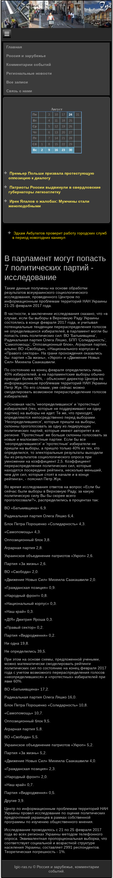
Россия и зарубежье (26, 56)
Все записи (17, 82)
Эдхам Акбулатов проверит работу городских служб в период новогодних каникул (59, 235)
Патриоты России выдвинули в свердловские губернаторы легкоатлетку (55, 189)
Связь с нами (19, 91)
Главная (14, 47)
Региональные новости (29, 73)
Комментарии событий (28, 64)
